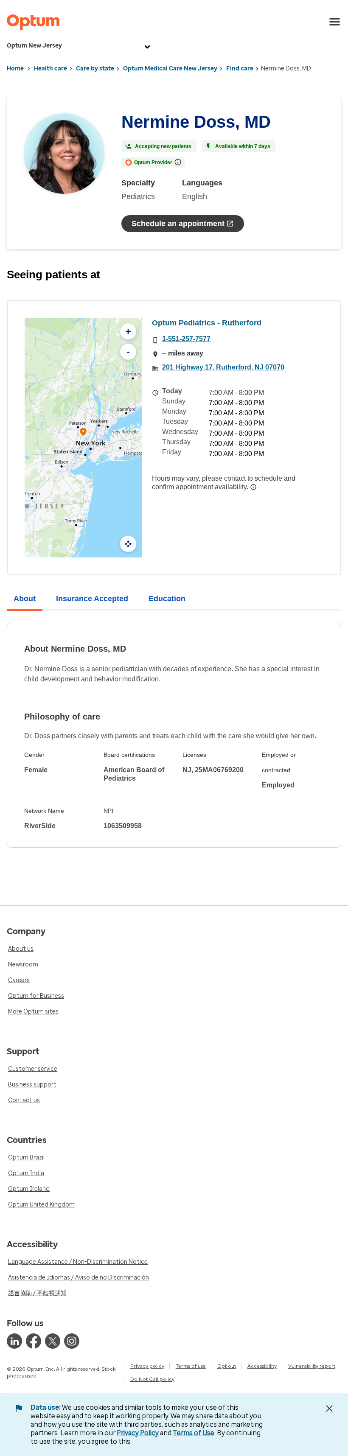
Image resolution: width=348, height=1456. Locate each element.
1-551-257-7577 (186, 338)
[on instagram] (71, 1341)
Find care (239, 68)
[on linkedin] (14, 1341)
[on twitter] (52, 1341)
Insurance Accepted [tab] (92, 598)
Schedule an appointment (178, 223)
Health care (50, 68)
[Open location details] (83, 432)
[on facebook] (33, 1341)
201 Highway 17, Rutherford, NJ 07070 (223, 367)
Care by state (95, 68)
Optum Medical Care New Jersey (170, 68)
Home (15, 68)
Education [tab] (167, 598)
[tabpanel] (174, 735)
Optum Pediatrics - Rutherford (206, 323)
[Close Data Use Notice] (329, 1408)
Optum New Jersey (34, 45)
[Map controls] (128, 543)
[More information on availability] (253, 487)
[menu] (334, 22)
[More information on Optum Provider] (178, 162)
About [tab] (25, 598)
